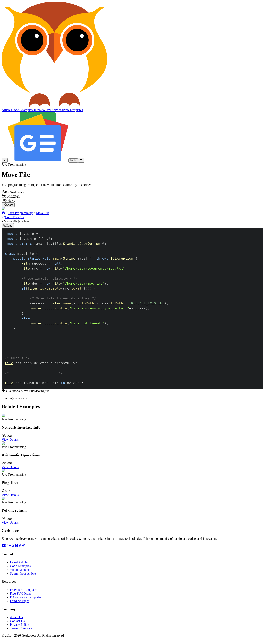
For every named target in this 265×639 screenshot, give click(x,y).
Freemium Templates (23, 590)
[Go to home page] (3, 213)
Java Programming (20, 213)
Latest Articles (19, 562)
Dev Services (54, 110)
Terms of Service (21, 628)
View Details (10, 439)
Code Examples (20, 566)
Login (73, 160)
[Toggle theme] (5, 160)
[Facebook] (10, 546)
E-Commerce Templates (25, 597)
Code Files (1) (14, 217)
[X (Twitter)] (13, 546)
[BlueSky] (16, 546)
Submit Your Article (23, 573)
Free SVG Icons (20, 593)
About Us (16, 617)
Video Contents (20, 569)
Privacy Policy (19, 624)
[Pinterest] (20, 546)
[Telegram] (23, 546)
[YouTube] (3, 546)
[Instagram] (6, 546)
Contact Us (17, 621)
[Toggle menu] (81, 160)
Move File (42, 213)
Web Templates (73, 110)
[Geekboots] (54, 106)
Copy (9, 225)
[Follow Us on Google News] (38, 160)
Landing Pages (19, 601)
